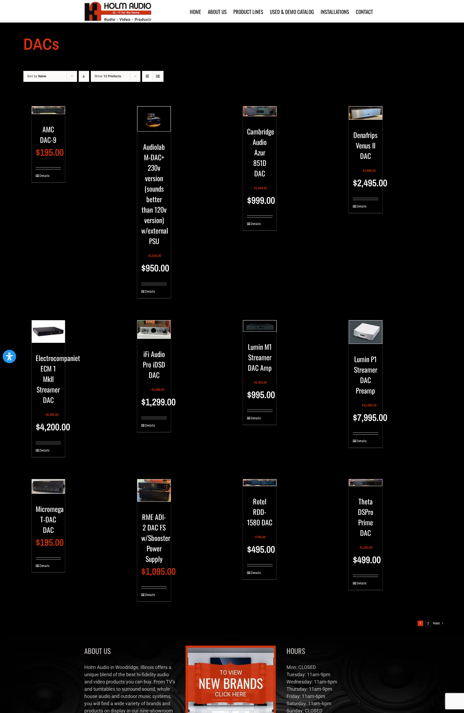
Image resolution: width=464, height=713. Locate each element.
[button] (9, 356)
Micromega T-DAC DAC (50, 519)
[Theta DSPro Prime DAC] (365, 485)
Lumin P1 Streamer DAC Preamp (365, 375)
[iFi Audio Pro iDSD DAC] (154, 331)
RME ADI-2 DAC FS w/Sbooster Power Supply (155, 538)
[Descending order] (84, 76)
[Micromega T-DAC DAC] (48, 488)
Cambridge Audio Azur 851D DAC (260, 152)
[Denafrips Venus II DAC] (365, 115)
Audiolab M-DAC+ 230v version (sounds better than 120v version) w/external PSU (154, 193)
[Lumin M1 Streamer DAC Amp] (260, 328)
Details (43, 176)
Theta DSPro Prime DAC (365, 517)
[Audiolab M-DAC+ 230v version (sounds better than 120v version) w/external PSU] (154, 121)
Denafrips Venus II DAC (365, 145)
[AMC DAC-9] (48, 112)
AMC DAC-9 (48, 134)
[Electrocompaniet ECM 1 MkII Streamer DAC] (48, 333)
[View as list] (158, 76)
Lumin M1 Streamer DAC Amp (260, 357)
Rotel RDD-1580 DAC (259, 512)
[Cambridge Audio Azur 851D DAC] (260, 113)
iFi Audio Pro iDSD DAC (154, 364)
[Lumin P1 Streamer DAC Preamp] (365, 334)
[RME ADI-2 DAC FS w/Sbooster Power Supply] (154, 492)
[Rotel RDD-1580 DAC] (260, 484)
